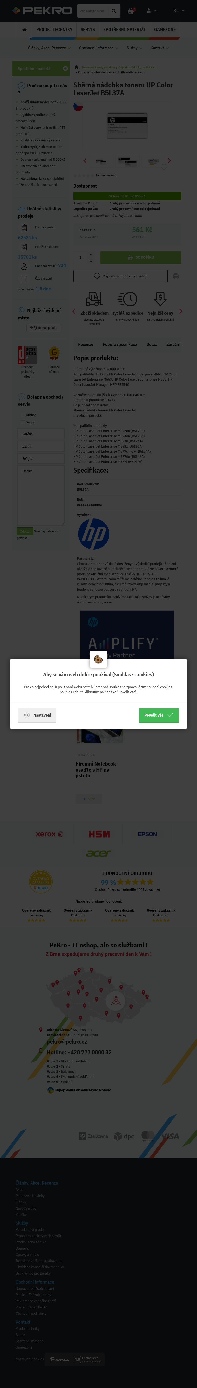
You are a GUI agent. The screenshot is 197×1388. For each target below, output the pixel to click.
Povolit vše (154, 715)
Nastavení (42, 715)
